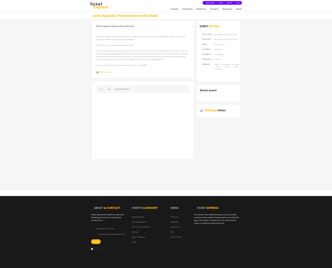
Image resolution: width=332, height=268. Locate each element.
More (96, 241)
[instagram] (191, 2)
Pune (238, 3)
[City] (197, 2)
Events (239, 9)
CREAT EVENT (210, 3)
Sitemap (135, 232)
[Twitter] (188, 2)
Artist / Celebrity (138, 237)
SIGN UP (229, 3)
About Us (174, 217)
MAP (101, 89)
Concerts (214, 9)
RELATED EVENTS (122, 89)
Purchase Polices (139, 222)
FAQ (172, 232)
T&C (109, 89)
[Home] (99, 5)
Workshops (227, 9)
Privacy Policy (176, 237)
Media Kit (174, 222)
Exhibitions (201, 9)
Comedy (174, 9)
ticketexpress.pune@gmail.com (111, 234)
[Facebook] (184, 2)
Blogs (134, 242)
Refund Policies (138, 217)
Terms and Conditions (141, 227)
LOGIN (221, 3)
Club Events (187, 9)
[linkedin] (194, 2)
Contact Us (175, 227)
